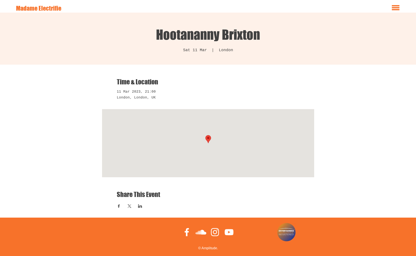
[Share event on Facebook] (119, 206)
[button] (396, 8)
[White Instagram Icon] (215, 232)
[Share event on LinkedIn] (140, 206)
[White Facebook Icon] (186, 232)
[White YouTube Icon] (229, 232)
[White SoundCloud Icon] (200, 232)
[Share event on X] (129, 206)
